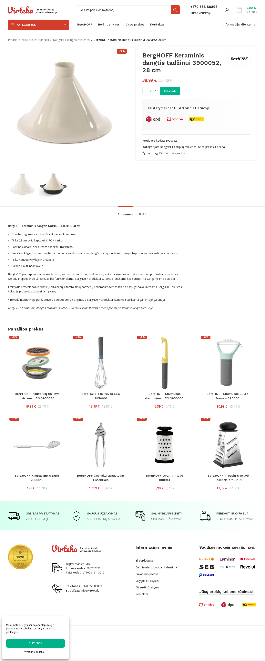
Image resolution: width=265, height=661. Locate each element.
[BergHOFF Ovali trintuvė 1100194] (164, 445)
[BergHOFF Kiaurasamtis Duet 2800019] (37, 445)
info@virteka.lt (90, 590)
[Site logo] (32, 9)
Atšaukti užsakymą (147, 587)
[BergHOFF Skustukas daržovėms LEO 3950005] (164, 363)
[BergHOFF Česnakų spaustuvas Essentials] (101, 445)
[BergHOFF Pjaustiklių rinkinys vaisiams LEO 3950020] (37, 363)
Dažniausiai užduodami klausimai (157, 567)
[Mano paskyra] (227, 10)
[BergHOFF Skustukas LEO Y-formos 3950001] (228, 363)
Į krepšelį (170, 90)
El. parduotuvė (145, 560)
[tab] (125, 212)
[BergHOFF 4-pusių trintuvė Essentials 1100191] (228, 445)
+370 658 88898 (91, 586)
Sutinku (35, 643)
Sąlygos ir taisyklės (147, 581)
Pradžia (12, 40)
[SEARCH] (175, 9)
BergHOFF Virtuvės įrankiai (169, 153)
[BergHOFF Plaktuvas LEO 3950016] (101, 363)
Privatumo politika (34, 652)
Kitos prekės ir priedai (35, 40)
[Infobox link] (204, 10)
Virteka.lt (13, 299)
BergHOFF (164, 287)
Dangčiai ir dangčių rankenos (71, 40)
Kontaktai (142, 594)
